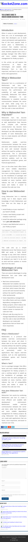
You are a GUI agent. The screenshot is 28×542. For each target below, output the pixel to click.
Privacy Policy (14, 537)
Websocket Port (8, 9)
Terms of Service (21, 537)
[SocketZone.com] (14, 3)
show (15, 23)
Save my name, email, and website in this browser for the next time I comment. (14, 495)
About (3, 537)
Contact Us (8, 537)
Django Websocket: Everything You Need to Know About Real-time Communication (13, 445)
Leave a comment (15, 19)
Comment (4, 467)
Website (3, 490)
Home (2, 9)
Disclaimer (14, 538)
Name (3, 480)
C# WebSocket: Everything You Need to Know (12, 522)
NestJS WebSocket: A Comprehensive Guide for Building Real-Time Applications (14, 452)
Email (3, 485)
